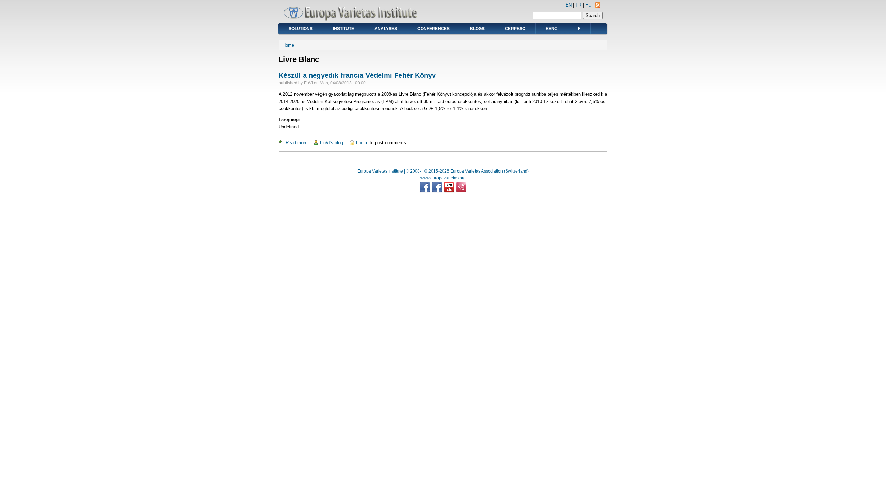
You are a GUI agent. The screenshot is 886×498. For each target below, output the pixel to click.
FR (578, 5)
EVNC (552, 28)
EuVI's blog (331, 142)
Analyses (385, 28)
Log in (362, 142)
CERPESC (515, 28)
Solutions (301, 28)
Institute (343, 28)
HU (588, 5)
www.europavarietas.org (443, 178)
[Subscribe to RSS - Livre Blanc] (597, 6)
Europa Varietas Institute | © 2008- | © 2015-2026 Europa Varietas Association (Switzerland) (443, 171)
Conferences (433, 28)
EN (569, 5)
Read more (296, 142)
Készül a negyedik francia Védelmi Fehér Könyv (357, 75)
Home (288, 45)
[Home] (353, 19)
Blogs (477, 28)
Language (289, 119)
